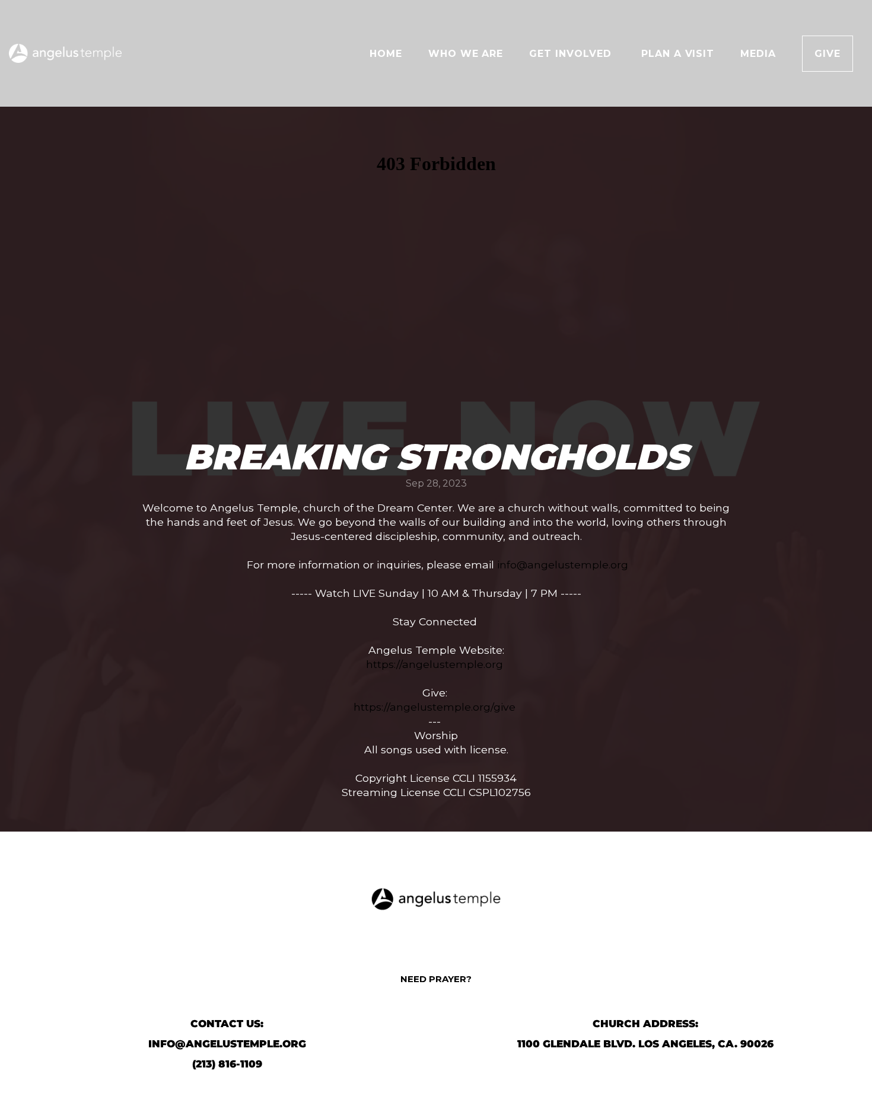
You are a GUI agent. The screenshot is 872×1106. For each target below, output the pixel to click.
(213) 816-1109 (227, 1064)
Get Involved (572, 53)
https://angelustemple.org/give (434, 707)
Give (827, 53)
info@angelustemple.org (562, 564)
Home (386, 53)
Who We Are (466, 53)
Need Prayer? (436, 978)
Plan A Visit (678, 53)
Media (758, 53)
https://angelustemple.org (434, 664)
